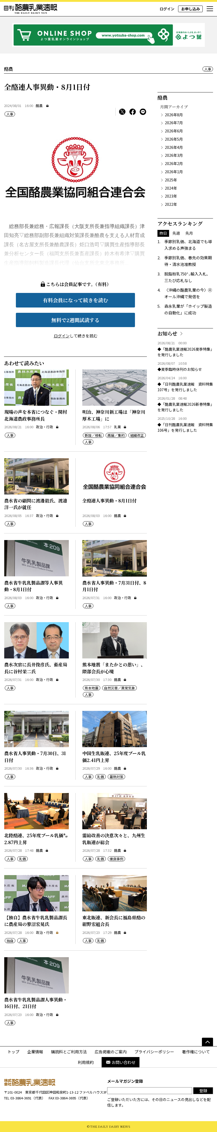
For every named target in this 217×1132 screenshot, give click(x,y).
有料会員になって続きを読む (75, 300)
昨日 (163, 233)
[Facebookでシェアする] (133, 112)
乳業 (117, 426)
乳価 (100, 776)
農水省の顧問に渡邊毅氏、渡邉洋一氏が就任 (35, 504)
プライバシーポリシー (154, 1051)
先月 (189, 233)
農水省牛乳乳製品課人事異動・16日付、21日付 (35, 1003)
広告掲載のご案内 (110, 1051)
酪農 (39, 105)
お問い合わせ (123, 1062)
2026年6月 (174, 130)
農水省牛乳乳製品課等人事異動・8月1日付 (33, 586)
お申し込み (190, 8)
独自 (10, 940)
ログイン (167, 8)
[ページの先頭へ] (207, 1042)
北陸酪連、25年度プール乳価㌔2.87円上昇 (36, 838)
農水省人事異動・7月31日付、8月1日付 (114, 586)
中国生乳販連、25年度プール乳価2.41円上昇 (114, 756)
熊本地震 (91, 687)
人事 (207, 69)
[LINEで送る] (143, 112)
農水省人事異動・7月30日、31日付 (35, 756)
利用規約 (86, 1062)
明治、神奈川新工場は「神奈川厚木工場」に (113, 415)
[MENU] (210, 9)
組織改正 (137, 435)
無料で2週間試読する (75, 319)
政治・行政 (44, 426)
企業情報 (35, 1051)
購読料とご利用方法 (69, 1051)
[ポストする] (122, 112)
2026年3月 (174, 155)
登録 (203, 1090)
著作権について (196, 1051)
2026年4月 (174, 147)
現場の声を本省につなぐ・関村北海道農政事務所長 (35, 415)
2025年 (171, 179)
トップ (13, 1051)
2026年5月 (174, 139)
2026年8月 (174, 114)
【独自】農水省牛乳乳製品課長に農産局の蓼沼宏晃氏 (35, 921)
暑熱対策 (116, 776)
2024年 (171, 188)
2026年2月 (174, 163)
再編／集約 (116, 435)
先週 (176, 233)
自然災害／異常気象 (119, 687)
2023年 (171, 196)
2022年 (171, 204)
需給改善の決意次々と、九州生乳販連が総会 (113, 838)
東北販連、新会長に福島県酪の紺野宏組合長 (113, 921)
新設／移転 (93, 435)
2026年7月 (174, 122)
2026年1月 (174, 171)
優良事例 (116, 858)
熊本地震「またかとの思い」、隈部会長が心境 (113, 668)
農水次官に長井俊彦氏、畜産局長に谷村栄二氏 (35, 668)
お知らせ (167, 333)
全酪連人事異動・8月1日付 (109, 500)
